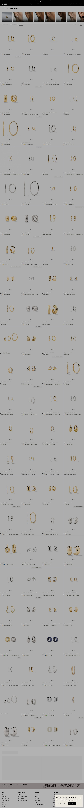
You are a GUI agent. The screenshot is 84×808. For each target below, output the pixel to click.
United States (61, 803)
